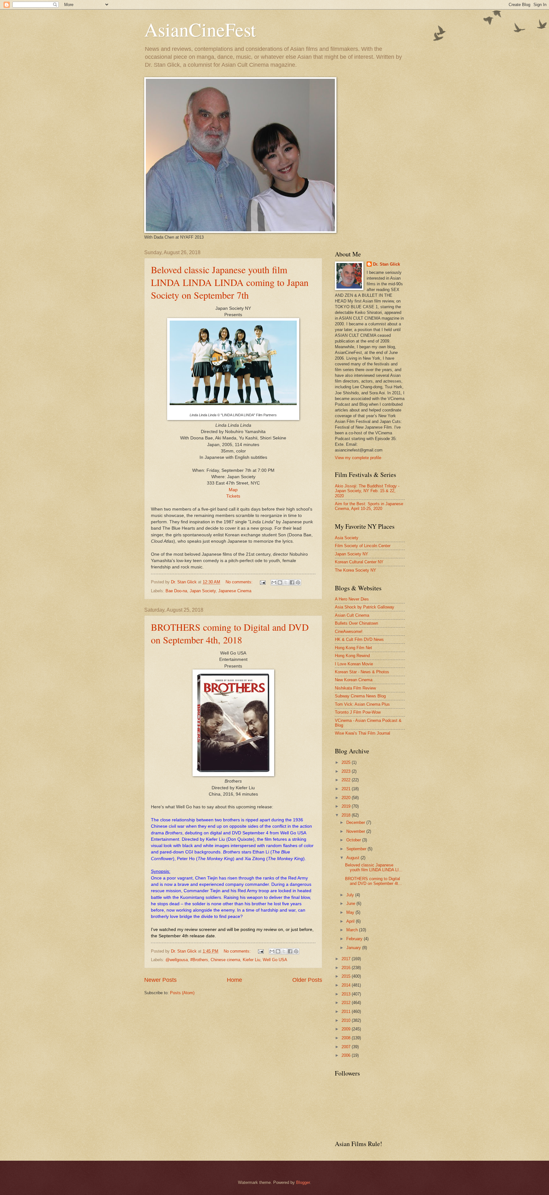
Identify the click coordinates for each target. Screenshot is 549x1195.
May (351, 912)
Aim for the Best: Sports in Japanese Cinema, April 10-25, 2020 (369, 506)
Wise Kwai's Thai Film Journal (362, 733)
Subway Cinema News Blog (360, 696)
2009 (347, 1029)
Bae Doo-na (176, 590)
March (352, 929)
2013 (347, 994)
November (356, 831)
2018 (347, 815)
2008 (347, 1037)
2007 (347, 1046)
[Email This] (274, 582)
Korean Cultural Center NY (359, 562)
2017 (347, 958)
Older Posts (307, 980)
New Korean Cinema (353, 679)
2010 (347, 1020)
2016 (347, 967)
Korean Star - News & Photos (362, 671)
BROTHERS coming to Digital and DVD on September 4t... (373, 881)
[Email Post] (262, 582)
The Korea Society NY (355, 570)
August (353, 857)
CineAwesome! (349, 631)
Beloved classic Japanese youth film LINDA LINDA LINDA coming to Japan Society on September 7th (229, 282)
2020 (347, 797)
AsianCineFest (200, 29)
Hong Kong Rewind (352, 655)
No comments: (240, 582)
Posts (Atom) (182, 992)
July (350, 895)
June (351, 903)
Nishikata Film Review (355, 688)
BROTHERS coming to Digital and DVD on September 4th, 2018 (230, 633)
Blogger (303, 1182)
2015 (347, 976)
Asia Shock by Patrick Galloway (364, 607)
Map (233, 489)
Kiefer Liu (251, 959)
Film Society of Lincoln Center (362, 545)
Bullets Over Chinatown (356, 623)
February (355, 938)
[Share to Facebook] (292, 582)
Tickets (233, 496)
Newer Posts (160, 980)
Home (234, 980)
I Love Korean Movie (354, 664)
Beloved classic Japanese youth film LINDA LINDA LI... (374, 867)
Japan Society (203, 590)
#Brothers (199, 959)
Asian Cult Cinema (352, 615)
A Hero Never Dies (352, 599)
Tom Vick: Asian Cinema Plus (362, 704)
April (351, 921)
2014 (347, 985)
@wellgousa (177, 959)
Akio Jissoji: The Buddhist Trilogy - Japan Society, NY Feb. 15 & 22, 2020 (367, 491)
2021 (347, 788)
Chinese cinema (225, 959)
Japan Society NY (351, 554)
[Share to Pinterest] (298, 582)
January (354, 947)
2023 (347, 771)
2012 (347, 1002)
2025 (347, 762)
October (354, 840)
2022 (347, 779)
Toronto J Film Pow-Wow (358, 712)
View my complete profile (358, 457)
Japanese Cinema (234, 590)
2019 (347, 806)
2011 (347, 1011)
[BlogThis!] (280, 582)
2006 (347, 1055)
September (357, 848)
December (356, 822)
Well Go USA (275, 959)
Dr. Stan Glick (386, 264)
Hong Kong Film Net (353, 647)
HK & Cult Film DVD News (359, 639)
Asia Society (346, 537)
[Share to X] (286, 582)
